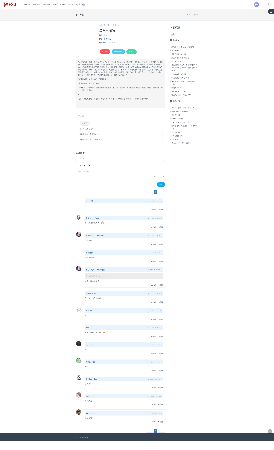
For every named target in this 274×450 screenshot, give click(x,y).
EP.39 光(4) (175, 132)
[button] (80, 165)
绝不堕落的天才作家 (178, 91)
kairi (87, 328)
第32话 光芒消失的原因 (180, 143)
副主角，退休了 (177, 61)
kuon (90, 311)
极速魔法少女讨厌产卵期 (180, 78)
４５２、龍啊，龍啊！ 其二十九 (182, 108)
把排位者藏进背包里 (178, 74)
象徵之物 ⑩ (175, 115)
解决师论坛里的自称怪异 (180, 58)
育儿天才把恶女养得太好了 (181, 95)
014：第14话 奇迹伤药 (180, 122)
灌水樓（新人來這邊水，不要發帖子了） (184, 127)
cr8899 (89, 396)
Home (189, 15)
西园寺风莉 (108, 39)
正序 (85, 123)
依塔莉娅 (91, 362)
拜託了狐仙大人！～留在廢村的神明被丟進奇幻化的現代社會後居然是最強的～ (184, 67)
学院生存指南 (176, 88)
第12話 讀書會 (177, 119)
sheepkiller (90, 201)
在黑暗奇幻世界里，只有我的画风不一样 (184, 82)
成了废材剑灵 (176, 50)
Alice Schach (93, 379)
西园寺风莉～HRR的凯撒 (95, 236)
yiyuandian (90, 345)
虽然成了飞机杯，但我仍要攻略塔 (183, 47)
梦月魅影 (89, 253)
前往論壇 (119, 52)
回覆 (161, 209)
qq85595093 (91, 293)
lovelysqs (89, 413)
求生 (172, 34)
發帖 (132, 52)
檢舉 (155, 209)
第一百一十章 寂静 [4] (179, 111)
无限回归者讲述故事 (178, 54)
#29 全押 (174, 139)
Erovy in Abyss (93, 218)
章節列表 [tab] (81, 116)
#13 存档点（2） (177, 136)
